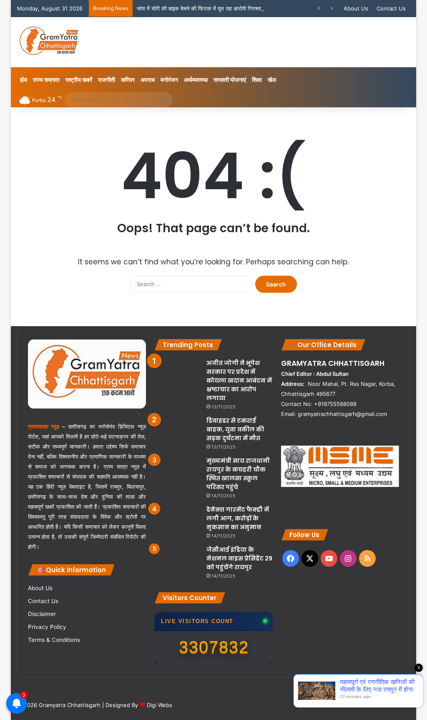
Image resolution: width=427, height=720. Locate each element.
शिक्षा (257, 79)
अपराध (148, 79)
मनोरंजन (169, 79)
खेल (272, 79)
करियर (128, 79)
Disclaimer (42, 614)
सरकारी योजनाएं (230, 79)
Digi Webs (159, 705)
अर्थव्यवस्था (196, 79)
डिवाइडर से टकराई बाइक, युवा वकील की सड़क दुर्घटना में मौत (235, 429)
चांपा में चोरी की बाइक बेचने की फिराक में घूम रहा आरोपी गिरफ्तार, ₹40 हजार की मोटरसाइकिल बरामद (237, 8)
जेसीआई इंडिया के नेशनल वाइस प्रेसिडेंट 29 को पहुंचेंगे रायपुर (239, 558)
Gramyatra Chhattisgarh (68, 705)
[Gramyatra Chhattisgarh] (49, 42)
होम (23, 79)
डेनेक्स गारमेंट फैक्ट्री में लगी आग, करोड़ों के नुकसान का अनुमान (237, 518)
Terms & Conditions (54, 639)
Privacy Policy (47, 627)
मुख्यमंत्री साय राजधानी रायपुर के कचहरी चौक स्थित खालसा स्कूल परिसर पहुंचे (238, 473)
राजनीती (106, 79)
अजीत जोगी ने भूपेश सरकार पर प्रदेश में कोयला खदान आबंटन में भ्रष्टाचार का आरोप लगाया (239, 380)
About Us (356, 8)
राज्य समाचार (46, 79)
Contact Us (391, 8)
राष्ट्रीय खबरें (78, 79)
